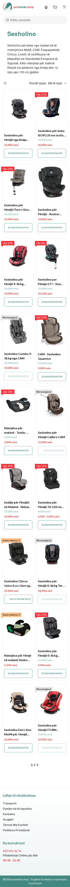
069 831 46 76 (12, 851)
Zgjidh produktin (18, 153)
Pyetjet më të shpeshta (17, 808)
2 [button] (34, 764)
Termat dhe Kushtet (15, 824)
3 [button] (37, 764)
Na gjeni (8, 819)
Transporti (9, 803)
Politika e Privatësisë (16, 830)
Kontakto (9, 814)
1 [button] (32, 764)
